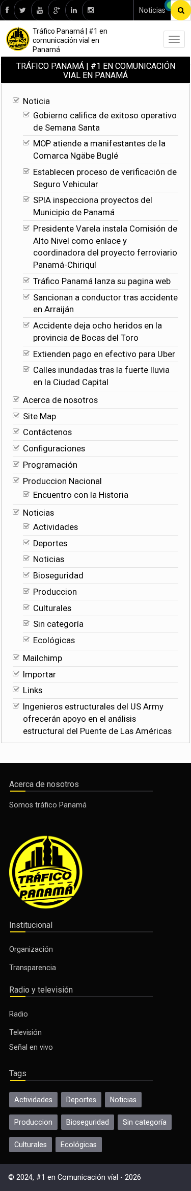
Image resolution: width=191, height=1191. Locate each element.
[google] (56, 10)
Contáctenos (47, 432)
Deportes (50, 543)
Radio (18, 1014)
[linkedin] (73, 10)
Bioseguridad (58, 575)
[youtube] (39, 10)
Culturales (52, 608)
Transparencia (32, 968)
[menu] (174, 39)
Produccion (55, 592)
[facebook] (7, 10)
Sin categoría (58, 624)
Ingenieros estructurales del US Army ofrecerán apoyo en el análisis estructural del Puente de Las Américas (97, 719)
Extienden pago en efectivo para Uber (104, 354)
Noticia (36, 101)
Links (32, 690)
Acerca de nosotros (60, 400)
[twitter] (22, 10)
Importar (39, 674)
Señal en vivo (31, 1047)
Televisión (25, 1032)
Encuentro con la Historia (80, 495)
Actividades (55, 527)
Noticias (152, 10)
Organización (31, 949)
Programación (50, 465)
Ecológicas (54, 640)
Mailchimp (42, 658)
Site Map (39, 416)
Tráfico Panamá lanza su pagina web (102, 281)
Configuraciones (54, 448)
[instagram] (90, 10)
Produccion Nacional (62, 481)
